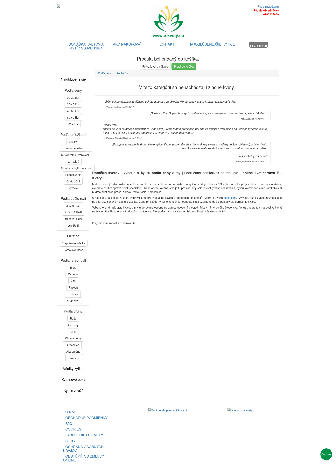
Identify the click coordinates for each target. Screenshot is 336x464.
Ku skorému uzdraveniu (75, 155)
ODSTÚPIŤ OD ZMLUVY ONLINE (83, 457)
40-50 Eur (73, 111)
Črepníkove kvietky (73, 243)
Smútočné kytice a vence (76, 168)
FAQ (68, 423)
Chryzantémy (73, 338)
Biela (73, 267)
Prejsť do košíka (184, 66)
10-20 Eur (123, 73)
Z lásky (73, 142)
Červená (73, 274)
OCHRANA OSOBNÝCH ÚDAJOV (83, 448)
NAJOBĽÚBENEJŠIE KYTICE (211, 44)
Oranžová (73, 301)
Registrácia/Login (268, 6)
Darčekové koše (73, 250)
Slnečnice (73, 345)
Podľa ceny (105, 73)
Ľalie (73, 332)
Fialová (73, 287)
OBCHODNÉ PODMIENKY (86, 417)
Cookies (326, 454)
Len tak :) (73, 161)
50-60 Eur (73, 117)
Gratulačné (73, 181)
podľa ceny (230, 198)
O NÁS (70, 411)
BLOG (70, 440)
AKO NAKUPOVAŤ (127, 44)
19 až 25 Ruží (73, 219)
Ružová (73, 294)
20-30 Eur (73, 97)
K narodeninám (73, 148)
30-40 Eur (73, 104)
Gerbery (73, 325)
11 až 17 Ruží (73, 212)
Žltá (73, 281)
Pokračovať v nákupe (155, 66)
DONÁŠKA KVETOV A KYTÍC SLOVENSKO (86, 45)
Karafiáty (73, 358)
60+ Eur (73, 124)
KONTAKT (166, 44)
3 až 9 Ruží (73, 206)
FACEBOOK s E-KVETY (84, 434)
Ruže (73, 318)
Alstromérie (73, 351)
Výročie (73, 188)
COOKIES (73, 428)
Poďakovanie (73, 175)
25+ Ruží (73, 225)
